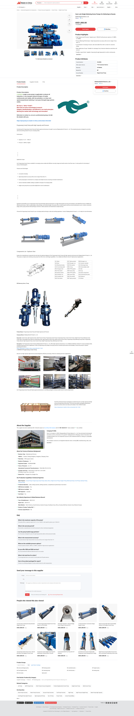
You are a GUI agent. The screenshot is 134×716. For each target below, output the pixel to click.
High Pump (70, 692)
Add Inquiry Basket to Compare (44, 59)
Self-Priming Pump (29, 686)
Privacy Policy (88, 711)
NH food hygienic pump (22, 670)
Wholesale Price (75, 706)
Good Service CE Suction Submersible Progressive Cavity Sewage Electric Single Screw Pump (87, 653)
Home (18, 10)
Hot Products (38, 706)
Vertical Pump (21, 482)
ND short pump (20, 673)
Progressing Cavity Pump (38, 480)
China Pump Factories (22, 692)
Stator (46, 480)
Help (92, 7)
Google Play (28, 702)
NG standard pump (71, 668)
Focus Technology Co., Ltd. (57, 711)
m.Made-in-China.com (70, 708)
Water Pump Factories (35, 692)
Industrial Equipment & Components (29, 10)
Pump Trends (59, 696)
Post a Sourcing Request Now (55, 594)
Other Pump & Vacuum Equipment (43, 686)
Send (27, 594)
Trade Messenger (38, 702)
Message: (22, 583)
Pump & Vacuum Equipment (44, 10)
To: (23, 579)
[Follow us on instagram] (110, 702)
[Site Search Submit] (85, 2)
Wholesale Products (67, 706)
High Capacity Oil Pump (40, 696)
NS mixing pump (95, 670)
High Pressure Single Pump (82, 692)
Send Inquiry (85, 29)
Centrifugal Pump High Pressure (25, 696)
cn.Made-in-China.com (80, 708)
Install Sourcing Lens (51, 702)
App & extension (100, 7)
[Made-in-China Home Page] (24, 2)
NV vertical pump (70, 670)
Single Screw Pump (63, 10)
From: (23, 575)
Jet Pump (20, 686)
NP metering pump (46, 670)
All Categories (22, 7)
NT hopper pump (95, 668)
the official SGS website (49, 427)
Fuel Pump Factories (61, 692)
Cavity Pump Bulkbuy (69, 696)
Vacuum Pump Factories (48, 692)
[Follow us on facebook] (106, 702)
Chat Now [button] (108, 29)
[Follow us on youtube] (112, 702)
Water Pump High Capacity (96, 692)
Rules (116, 7)
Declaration (81, 711)
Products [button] (39, 3)
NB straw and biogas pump (23, 668)
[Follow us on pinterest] (114, 702)
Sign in (115, 3)
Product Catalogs (36, 665)
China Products (46, 706)
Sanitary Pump (83, 480)
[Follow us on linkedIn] (116, 702)
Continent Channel (83, 706)
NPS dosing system (46, 668)
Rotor (49, 480)
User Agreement (75, 711)
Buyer (85, 7)
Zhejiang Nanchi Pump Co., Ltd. (82, 16)
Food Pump (77, 480)
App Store (20, 702)
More (18, 698)
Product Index (90, 706)
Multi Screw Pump (87, 686)
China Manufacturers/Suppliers (56, 706)
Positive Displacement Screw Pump (61, 686)
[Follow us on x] (108, 702)
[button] (81, 2)
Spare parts (44, 673)
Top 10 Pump (51, 696)
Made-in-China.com (61, 708)
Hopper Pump (63, 480)
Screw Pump (54, 10)
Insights (96, 706)
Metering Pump (70, 480)
